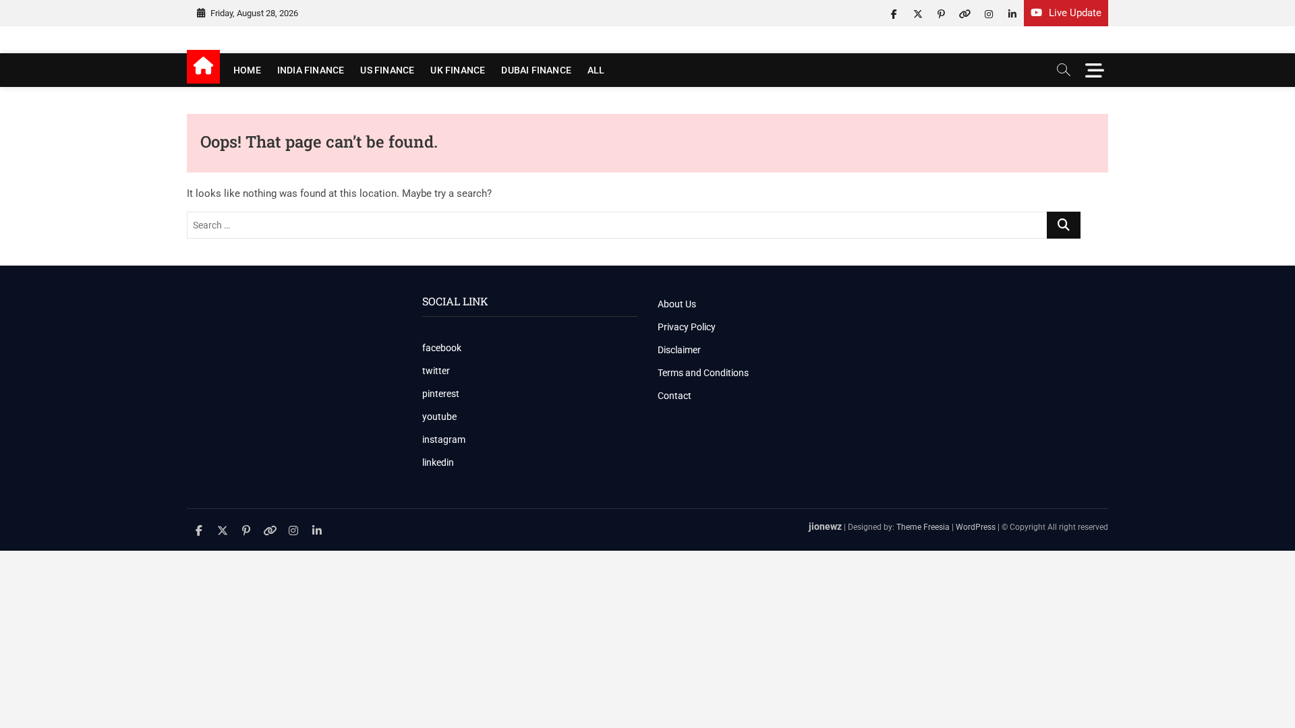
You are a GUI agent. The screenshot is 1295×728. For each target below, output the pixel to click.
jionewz (825, 526)
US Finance (387, 70)
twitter (436, 370)
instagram (443, 439)
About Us (677, 304)
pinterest (440, 393)
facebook (441, 347)
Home (247, 70)
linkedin (438, 462)
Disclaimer (679, 349)
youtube (439, 416)
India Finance (311, 70)
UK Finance (457, 70)
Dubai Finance (536, 70)
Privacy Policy (687, 327)
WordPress (976, 527)
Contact (674, 395)
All (596, 70)
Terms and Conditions (703, 372)
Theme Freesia (923, 527)
